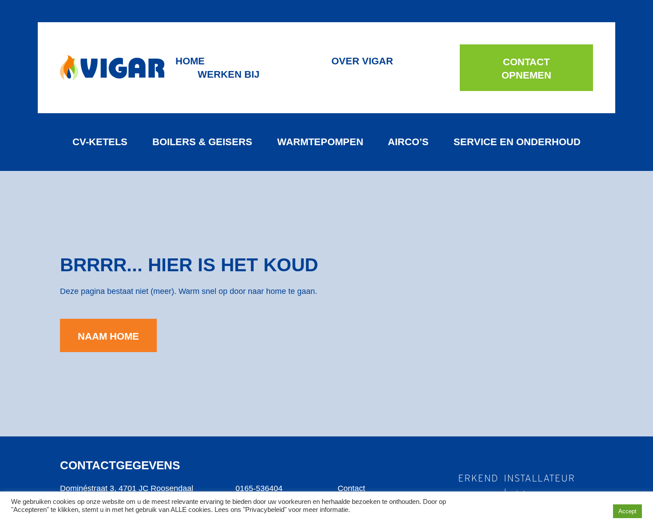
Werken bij (228, 74)
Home (190, 61)
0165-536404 (259, 488)
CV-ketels (99, 141)
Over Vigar (362, 61)
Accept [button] (627, 511)
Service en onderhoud (517, 141)
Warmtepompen (320, 141)
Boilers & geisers (202, 141)
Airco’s (408, 141)
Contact (351, 488)
